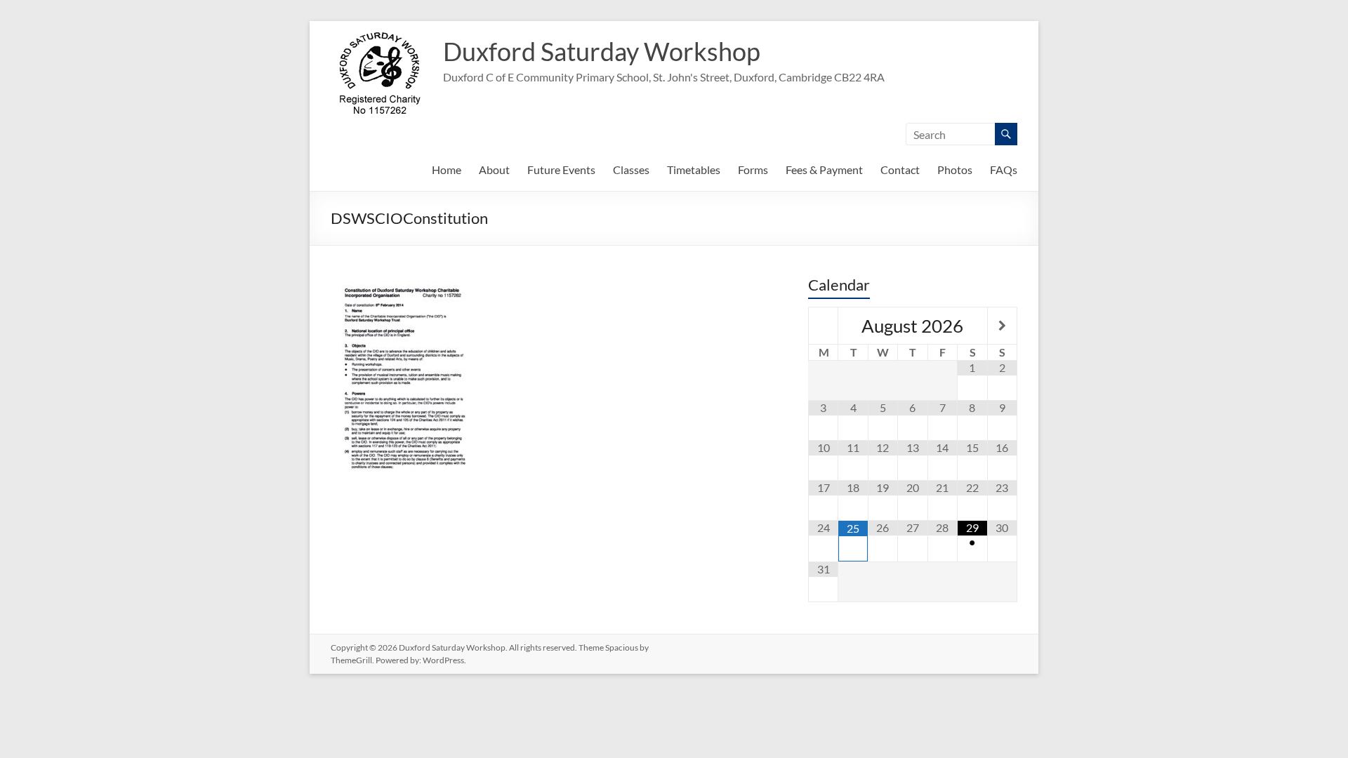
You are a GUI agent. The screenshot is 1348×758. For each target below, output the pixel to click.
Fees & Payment (824, 169)
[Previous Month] (823, 326)
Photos (954, 169)
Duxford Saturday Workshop (601, 51)
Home (446, 169)
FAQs (1003, 169)
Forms (753, 169)
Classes (631, 169)
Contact (900, 169)
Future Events (561, 169)
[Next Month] (1002, 326)
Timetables (693, 169)
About (494, 169)
